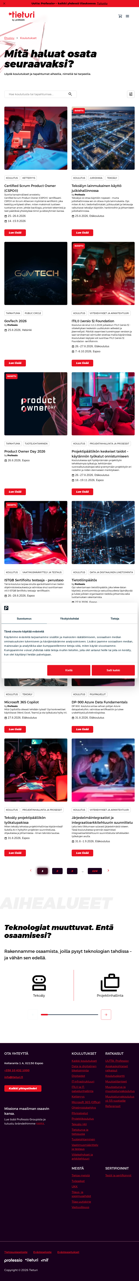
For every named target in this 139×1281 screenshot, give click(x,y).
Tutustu (102, 3)
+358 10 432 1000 (17, 1070)
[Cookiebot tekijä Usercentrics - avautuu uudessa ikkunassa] (119, 608)
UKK (75, 1186)
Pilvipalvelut (80, 1113)
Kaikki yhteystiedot (23, 1088)
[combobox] (40, 94)
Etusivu (9, 38)
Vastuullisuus (80, 1207)
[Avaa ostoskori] (120, 16)
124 (93, 871)
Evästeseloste (42, 1252)
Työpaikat (78, 1181)
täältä (40, 1123)
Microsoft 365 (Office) (86, 1102)
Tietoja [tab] (115, 618)
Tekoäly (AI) (79, 1124)
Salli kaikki (113, 670)
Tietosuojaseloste (16, 1252)
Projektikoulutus (83, 1118)
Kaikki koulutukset (84, 1060)
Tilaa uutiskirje (81, 1201)
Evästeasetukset (68, 1252)
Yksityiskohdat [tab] (69, 618)
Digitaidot (78, 1075)
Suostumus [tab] (24, 618)
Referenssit (113, 1106)
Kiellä (68, 670)
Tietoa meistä (81, 1175)
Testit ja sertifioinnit (118, 1175)
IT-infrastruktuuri (83, 1081)
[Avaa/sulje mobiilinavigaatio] (127, 16)
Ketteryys (78, 1096)
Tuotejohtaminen (83, 1139)
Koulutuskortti (115, 1075)
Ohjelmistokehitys (84, 1107)
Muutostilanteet (116, 1081)
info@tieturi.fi (13, 1077)
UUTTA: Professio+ (117, 1060)
